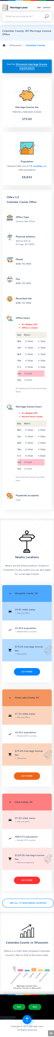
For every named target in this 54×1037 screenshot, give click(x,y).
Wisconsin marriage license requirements (31, 66)
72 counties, (36, 166)
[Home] (4, 45)
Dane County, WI (23, 802)
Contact (47, 8)
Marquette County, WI (26, 593)
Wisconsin (16, 45)
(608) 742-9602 (23, 283)
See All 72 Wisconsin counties (28, 903)
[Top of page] (27, 1019)
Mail (35, 1007)
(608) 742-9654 (23, 263)
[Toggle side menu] (51, 1033)
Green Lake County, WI (27, 697)
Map (39, 8)
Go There (27, 671)
